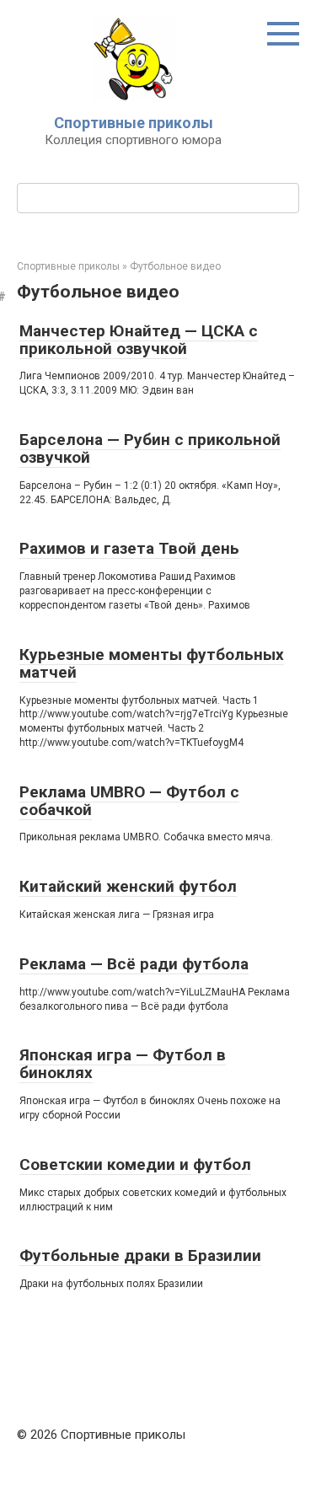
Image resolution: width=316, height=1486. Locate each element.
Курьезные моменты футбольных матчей (151, 663)
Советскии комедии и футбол (135, 1164)
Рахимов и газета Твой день (129, 548)
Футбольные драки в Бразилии (140, 1255)
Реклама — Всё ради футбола (134, 964)
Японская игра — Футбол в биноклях (122, 1063)
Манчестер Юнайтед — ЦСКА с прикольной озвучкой (138, 339)
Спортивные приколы (133, 122)
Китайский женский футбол (128, 886)
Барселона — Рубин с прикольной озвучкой (150, 448)
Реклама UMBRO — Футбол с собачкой (129, 800)
